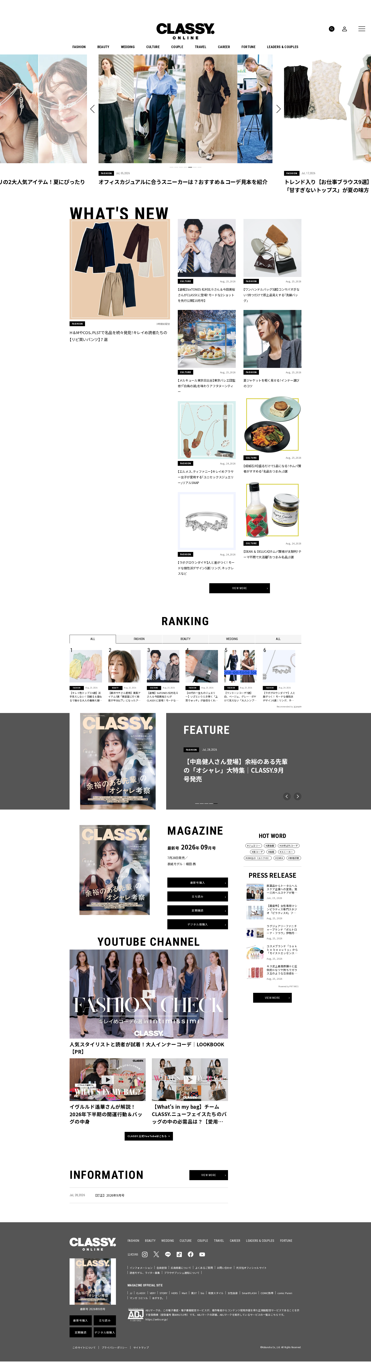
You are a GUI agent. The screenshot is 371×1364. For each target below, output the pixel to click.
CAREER (224, 47)
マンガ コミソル (139, 1298)
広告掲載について (181, 1268)
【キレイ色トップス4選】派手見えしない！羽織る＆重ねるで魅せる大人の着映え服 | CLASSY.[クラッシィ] (86, 696)
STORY (164, 1293)
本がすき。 (158, 1298)
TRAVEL (200, 47)
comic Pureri (284, 1293)
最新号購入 (197, 882)
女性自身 (233, 1293)
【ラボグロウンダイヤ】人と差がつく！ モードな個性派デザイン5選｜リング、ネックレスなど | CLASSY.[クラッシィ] (279, 696)
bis (202, 1293)
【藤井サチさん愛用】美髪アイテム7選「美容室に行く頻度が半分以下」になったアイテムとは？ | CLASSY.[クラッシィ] (124, 696)
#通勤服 (270, 845)
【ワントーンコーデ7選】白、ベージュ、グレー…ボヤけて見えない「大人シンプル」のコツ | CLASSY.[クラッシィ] (240, 696)
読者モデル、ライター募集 (145, 1273)
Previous (287, 796)
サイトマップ (141, 1347)
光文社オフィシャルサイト (251, 1268)
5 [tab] (216, 803)
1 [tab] (197, 803)
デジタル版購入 (197, 924)
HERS (174, 1293)
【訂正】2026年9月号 (109, 1195)
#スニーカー (286, 851)
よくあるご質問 (204, 1268)
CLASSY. (141, 1293)
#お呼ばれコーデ (289, 845)
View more (239, 588)
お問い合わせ (224, 1268)
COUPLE (177, 47)
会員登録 (162, 1268)
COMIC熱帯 (267, 1293)
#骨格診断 (293, 858)
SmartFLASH (249, 1293)
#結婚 (271, 851)
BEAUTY (103, 47)
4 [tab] (211, 803)
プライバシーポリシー (114, 1347)
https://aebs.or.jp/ (157, 1319)
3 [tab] (206, 803)
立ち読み (197, 896)
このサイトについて (84, 1347)
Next (297, 796)
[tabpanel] (185, 124)
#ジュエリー (253, 845)
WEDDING (128, 47)
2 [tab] (202, 803)
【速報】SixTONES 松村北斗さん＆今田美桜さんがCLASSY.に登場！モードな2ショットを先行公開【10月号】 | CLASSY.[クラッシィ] (162, 696)
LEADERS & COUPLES (282, 47)
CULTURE (153, 47)
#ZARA (279, 858)
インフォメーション (141, 1268)
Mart (184, 1293)
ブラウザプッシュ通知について (182, 1273)
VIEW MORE (272, 998)
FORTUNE (248, 47)
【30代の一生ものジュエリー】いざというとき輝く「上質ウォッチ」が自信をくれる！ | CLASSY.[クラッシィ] (202, 696)
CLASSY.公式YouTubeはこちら (147, 1136)
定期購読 (197, 910)
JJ (131, 1293)
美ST (194, 1293)
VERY (153, 1293)
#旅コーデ (257, 851)
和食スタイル (216, 1293)
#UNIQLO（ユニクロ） (258, 858)
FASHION (79, 47)
